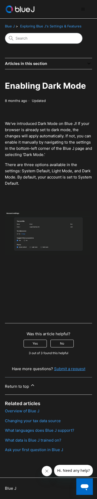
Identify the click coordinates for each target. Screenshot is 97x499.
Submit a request (69, 368)
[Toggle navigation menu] (83, 9)
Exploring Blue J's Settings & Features (50, 26)
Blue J (10, 26)
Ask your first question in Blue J (34, 449)
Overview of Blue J (22, 410)
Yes (35, 343)
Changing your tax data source (33, 420)
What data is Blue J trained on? (33, 440)
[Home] (20, 9)
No (62, 343)
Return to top (17, 386)
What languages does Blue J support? (39, 430)
